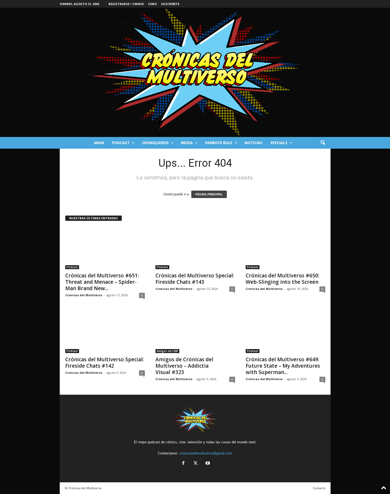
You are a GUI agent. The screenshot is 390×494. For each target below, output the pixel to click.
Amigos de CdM (167, 351)
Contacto (319, 488)
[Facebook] (183, 464)
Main (99, 142)
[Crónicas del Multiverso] (195, 72)
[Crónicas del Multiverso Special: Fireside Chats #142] (105, 332)
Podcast (121, 142)
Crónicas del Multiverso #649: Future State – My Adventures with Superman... (283, 366)
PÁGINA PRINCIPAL (209, 194)
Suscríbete (170, 4)
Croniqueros (155, 142)
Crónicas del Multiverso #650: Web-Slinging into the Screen (282, 278)
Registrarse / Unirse (126, 4)
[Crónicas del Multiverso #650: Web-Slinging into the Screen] (285, 248)
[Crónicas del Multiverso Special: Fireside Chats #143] (195, 248)
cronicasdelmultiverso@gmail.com (205, 453)
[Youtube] (207, 464)
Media (187, 142)
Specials (278, 142)
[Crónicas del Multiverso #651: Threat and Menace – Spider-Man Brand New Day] (105, 248)
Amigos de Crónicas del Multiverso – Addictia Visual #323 (184, 366)
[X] (195, 464)
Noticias (253, 142)
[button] (322, 143)
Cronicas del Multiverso (83, 295)
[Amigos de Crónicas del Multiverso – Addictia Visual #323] (195, 332)
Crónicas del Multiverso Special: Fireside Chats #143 (194, 278)
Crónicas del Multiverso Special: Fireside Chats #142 (104, 362)
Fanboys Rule (218, 142)
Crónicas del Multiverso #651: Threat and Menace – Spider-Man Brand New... (102, 282)
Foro (152, 4)
